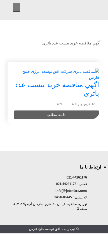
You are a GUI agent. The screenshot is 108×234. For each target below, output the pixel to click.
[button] (16, 7)
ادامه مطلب (56, 114)
